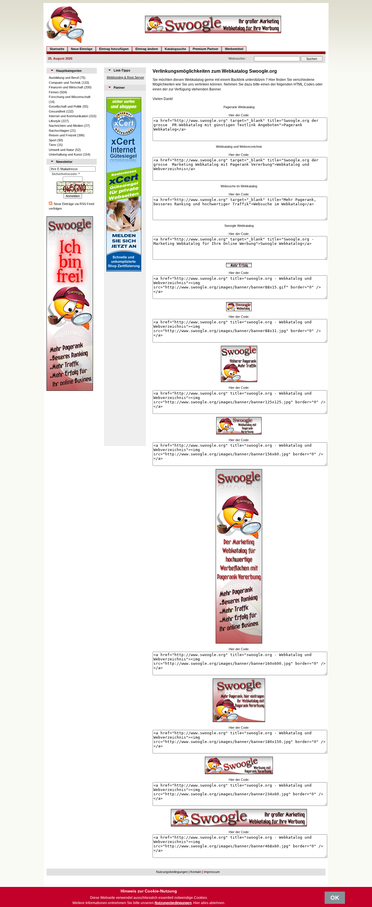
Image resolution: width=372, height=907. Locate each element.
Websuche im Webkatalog (239, 186)
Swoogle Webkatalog (239, 225)
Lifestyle (54, 121)
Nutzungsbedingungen (172, 872)
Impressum (212, 872)
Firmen (54, 92)
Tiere (52, 145)
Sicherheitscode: (66, 174)
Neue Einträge (81, 49)
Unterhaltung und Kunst (65, 154)
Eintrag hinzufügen (114, 49)
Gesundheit (57, 111)
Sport (52, 140)
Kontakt (195, 872)
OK (334, 897)
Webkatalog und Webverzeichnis (239, 146)
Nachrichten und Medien (66, 125)
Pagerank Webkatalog (239, 107)
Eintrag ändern (146, 49)
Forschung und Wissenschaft (69, 97)
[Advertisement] (123, 359)
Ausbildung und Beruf (64, 77)
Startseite (57, 49)
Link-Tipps (122, 70)
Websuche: (237, 58)
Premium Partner (205, 49)
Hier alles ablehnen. (209, 903)
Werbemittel (234, 49)
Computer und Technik (65, 82)
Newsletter (64, 161)
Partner (119, 87)
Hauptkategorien (69, 70)
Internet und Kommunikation (68, 116)
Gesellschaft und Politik (65, 106)
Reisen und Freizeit (62, 135)
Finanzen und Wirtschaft (66, 87)
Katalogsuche (175, 49)
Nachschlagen (59, 130)
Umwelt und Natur (61, 150)
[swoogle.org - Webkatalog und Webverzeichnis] (239, 266)
